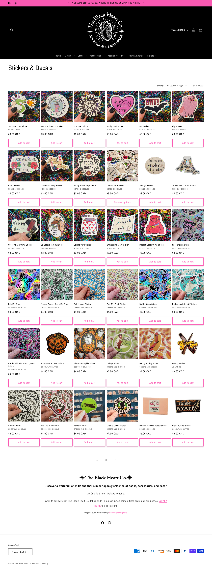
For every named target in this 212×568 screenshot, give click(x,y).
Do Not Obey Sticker (148, 304)
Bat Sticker (144, 126)
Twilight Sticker (146, 185)
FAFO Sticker (14, 185)
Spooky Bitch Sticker (181, 245)
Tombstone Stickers (115, 185)
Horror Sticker (80, 425)
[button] (12, 30)
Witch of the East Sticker (52, 126)
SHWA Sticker (14, 425)
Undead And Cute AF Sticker (185, 304)
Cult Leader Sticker (82, 304)
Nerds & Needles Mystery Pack (153, 425)
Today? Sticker (113, 363)
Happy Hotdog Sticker (149, 363)
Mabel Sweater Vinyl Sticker (151, 245)
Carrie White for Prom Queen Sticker (21, 365)
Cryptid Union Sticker (116, 425)
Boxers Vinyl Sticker (83, 245)
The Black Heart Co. (23, 564)
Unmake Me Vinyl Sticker (118, 245)
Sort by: (160, 85)
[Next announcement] (144, 3)
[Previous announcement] (68, 3)
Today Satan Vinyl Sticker (85, 185)
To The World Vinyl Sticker (184, 185)
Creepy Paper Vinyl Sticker (20, 245)
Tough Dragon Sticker (18, 126)
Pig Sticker (177, 126)
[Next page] (115, 459)
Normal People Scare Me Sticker (55, 304)
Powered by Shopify (40, 564)
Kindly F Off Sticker (115, 126)
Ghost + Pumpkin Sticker (85, 363)
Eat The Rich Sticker (50, 425)
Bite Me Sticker (15, 304)
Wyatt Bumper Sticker (181, 425)
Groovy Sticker (178, 363)
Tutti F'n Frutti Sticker (116, 304)
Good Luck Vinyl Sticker (51, 185)
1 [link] (97, 460)
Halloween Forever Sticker (52, 363)
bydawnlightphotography (118, 512)
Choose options (122, 202)
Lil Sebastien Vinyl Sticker (52, 245)
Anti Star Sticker (81, 126)
